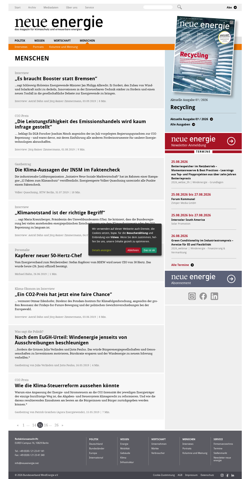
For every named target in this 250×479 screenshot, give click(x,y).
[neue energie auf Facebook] (203, 296)
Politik (20, 40)
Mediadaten (51, 7)
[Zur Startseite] (59, 24)
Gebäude (125, 453)
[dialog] (125, 239)
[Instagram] (222, 475)
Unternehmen (159, 444)
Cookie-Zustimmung (164, 475)
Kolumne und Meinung (63, 47)
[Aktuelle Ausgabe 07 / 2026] (211, 120)
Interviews (21, 47)
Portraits (38, 47)
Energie (124, 444)
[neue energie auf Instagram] (192, 296)
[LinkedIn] (232, 475)
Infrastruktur (127, 462)
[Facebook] (227, 475)
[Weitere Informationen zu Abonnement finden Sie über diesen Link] (231, 279)
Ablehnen (133, 250)
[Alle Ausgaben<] (193, 125)
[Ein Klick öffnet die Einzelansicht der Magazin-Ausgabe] (205, 57)
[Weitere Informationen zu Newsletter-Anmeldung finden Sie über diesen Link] (231, 141)
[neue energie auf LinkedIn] (214, 296)
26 (57, 425)
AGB (180, 475)
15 (40, 425)
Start (17, 7)
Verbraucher (158, 453)
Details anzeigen (101, 250)
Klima (123, 457)
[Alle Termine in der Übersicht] (192, 266)
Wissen (39, 40)
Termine (218, 448)
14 (34, 425)
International (96, 457)
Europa (93, 453)
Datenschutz (207, 475)
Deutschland (96, 444)
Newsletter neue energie (222, 459)
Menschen (87, 40)
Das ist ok (149, 250)
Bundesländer (96, 448)
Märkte (155, 448)
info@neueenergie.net (27, 463)
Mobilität (125, 448)
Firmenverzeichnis (223, 444)
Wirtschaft (62, 40)
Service (89, 7)
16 (46, 425)
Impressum (191, 475)
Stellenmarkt (220, 453)
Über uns (71, 7)
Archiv (32, 7)
